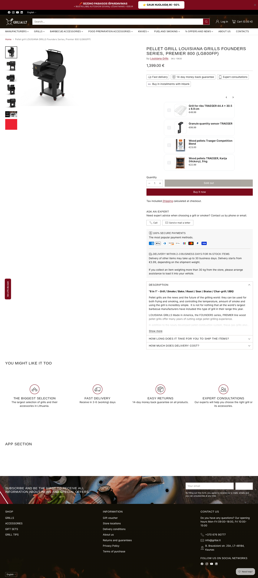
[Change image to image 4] (11, 90)
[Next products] (233, 97)
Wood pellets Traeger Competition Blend (210, 142)
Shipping (168, 201)
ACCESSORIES (14, 523)
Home (8, 39)
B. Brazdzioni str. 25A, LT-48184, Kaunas (224, 547)
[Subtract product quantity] (149, 183)
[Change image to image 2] (11, 66)
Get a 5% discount (8, 289)
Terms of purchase (114, 551)
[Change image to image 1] (11, 52)
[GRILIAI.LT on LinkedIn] (21, 13)
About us (108, 534)
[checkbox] (169, 110)
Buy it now (199, 191)
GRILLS (9, 517)
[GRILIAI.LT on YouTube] (17, 13)
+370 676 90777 (215, 534)
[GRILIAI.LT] (16, 21)
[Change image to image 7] (11, 124)
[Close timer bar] (255, 5)
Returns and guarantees (117, 540)
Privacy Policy (111, 545)
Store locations (112, 523)
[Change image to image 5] (11, 103)
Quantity (151, 177)
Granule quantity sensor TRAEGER (210, 123)
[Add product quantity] (160, 183)
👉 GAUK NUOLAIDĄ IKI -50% (161, 4)
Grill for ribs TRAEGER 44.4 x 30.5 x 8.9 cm (210, 107)
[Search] (206, 21)
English (30, 12)
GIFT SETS (11, 529)
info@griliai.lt (213, 540)
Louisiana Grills (159, 58)
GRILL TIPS (12, 534)
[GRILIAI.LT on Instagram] (13, 13)
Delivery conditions (114, 529)
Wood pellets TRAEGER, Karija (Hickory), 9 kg (208, 160)
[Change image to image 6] (11, 114)
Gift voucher (110, 517)
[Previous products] (226, 97)
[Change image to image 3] (11, 78)
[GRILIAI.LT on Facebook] (9, 13)
